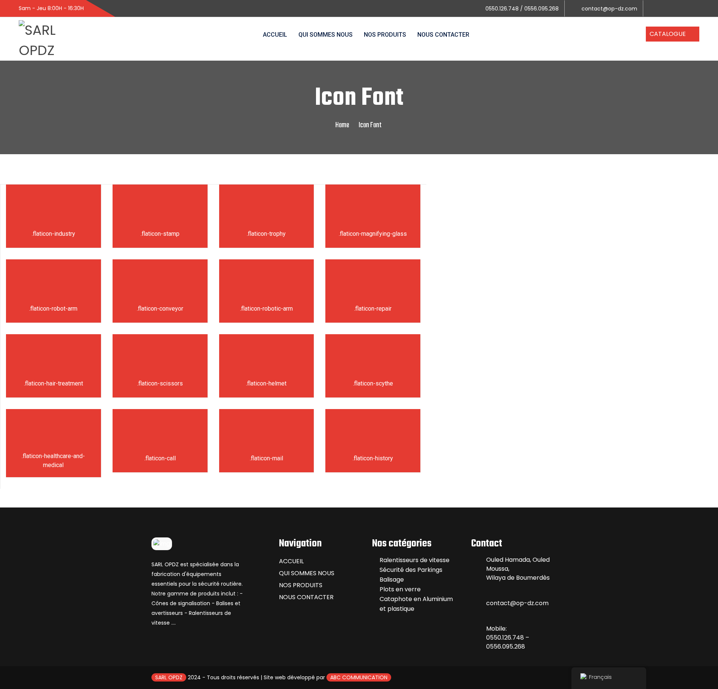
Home (342, 125)
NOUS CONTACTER (443, 34)
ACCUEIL (275, 34)
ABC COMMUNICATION (358, 677)
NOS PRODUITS (385, 34)
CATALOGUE (668, 34)
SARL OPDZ (168, 677)
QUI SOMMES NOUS (325, 34)
